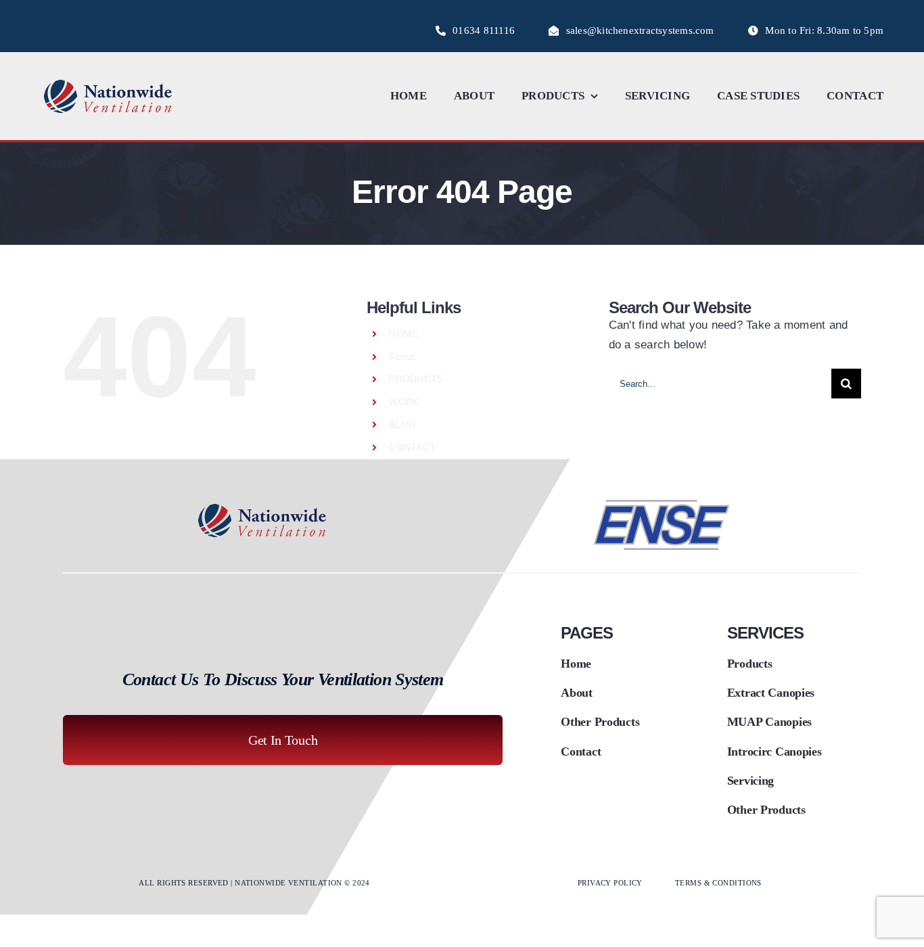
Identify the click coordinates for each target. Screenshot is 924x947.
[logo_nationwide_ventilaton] (108, 81)
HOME (403, 333)
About (402, 356)
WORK (404, 401)
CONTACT (412, 447)
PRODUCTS (416, 378)
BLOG (402, 424)
